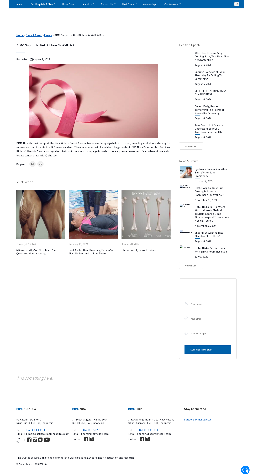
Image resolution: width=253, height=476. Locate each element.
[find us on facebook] (29, 439)
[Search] (236, 4)
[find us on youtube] (47, 440)
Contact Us (107, 4)
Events (48, 35)
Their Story (128, 4)
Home (18, 4)
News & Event (34, 35)
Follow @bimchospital (197, 419)
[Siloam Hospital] (210, 428)
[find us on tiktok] (53, 439)
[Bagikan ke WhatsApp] (32, 164)
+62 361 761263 (92, 430)
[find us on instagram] (35, 439)
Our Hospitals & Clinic (41, 4)
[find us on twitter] (40, 439)
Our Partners (171, 4)
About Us (87, 4)
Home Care (68, 4)
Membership (149, 4)
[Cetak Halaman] (40, 164)
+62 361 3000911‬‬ (35, 430)
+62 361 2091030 (148, 430)
